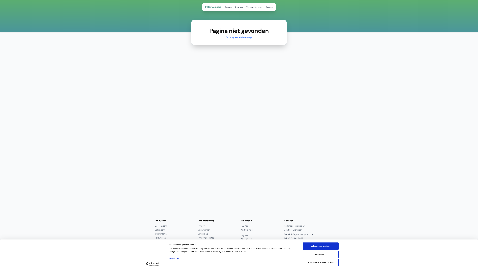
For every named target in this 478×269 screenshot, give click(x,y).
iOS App (244, 226)
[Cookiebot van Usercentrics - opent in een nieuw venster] (152, 264)
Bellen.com (160, 230)
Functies (228, 7)
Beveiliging (203, 234)
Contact (269, 7)
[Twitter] (242, 239)
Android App (247, 230)
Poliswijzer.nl (160, 237)
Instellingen (174, 258)
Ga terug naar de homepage (239, 37)
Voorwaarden (204, 230)
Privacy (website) (206, 237)
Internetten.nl (161, 234)
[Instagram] (246, 239)
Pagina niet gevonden (239, 31)
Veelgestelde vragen (254, 7)
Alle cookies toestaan (320, 246)
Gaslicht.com (161, 226)
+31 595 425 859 (293, 238)
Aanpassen (319, 254)
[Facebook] (251, 239)
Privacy (201, 226)
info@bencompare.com (298, 234)
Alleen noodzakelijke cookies (321, 262)
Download (239, 7)
